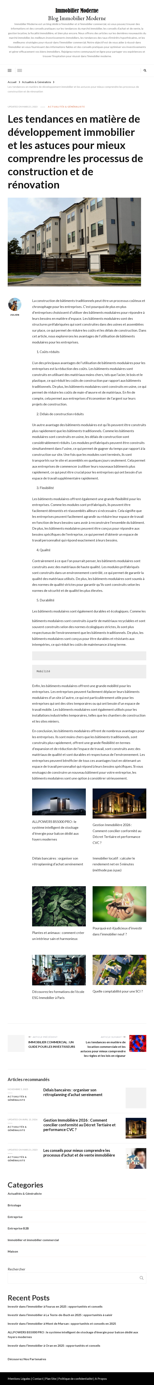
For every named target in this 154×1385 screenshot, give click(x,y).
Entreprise (15, 1217)
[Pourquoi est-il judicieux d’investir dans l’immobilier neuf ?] (119, 904)
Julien (14, 314)
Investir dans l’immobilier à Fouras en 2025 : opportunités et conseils (55, 1306)
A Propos (101, 1378)
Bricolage (14, 1205)
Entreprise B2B (18, 1228)
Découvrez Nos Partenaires (27, 1359)
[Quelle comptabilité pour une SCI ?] (119, 970)
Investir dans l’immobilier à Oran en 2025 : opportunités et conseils (54, 1345)
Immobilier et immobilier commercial (33, 1240)
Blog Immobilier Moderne (77, 18)
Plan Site (50, 1378)
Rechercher (16, 1269)
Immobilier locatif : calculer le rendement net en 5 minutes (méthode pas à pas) (114, 864)
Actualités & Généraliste (66, 106)
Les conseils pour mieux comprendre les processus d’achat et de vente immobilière (79, 1152)
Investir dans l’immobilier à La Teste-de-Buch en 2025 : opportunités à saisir (60, 1315)
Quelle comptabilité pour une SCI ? (118, 991)
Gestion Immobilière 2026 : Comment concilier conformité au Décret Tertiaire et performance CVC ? (79, 1125)
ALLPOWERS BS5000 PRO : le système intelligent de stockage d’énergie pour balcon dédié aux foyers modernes (73, 1334)
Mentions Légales (19, 1378)
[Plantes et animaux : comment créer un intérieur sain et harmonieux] (59, 906)
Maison (13, 1251)
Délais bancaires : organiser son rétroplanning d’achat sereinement (73, 1092)
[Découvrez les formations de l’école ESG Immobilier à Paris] (59, 970)
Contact (37, 1378)
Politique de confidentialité (75, 1378)
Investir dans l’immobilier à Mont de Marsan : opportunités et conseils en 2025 (62, 1323)
